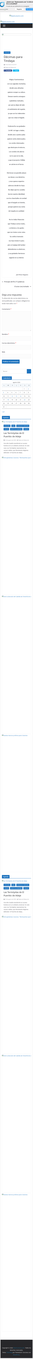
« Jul (3, 412)
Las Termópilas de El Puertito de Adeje (14, 435)
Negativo (19, 9)
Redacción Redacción (10, 67)
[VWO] (6, 9)
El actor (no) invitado (21, 286)
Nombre (5, 334)
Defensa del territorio (23, 425)
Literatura (7, 52)
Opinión (6, 429)
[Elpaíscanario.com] (7, 22)
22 (24, 400)
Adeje (13, 425)
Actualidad (7, 425)
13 (16, 396)
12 (12, 396)
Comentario (6, 309)
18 (8, 400)
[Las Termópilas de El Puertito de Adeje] (16, 422)
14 (20, 396)
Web (3, 352)
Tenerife (26, 429)
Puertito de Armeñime (16, 429)
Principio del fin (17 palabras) (14, 282)
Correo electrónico (9, 343)
